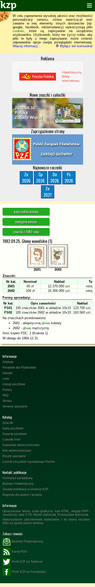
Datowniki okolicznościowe (21, 445)
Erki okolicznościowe (17, 450)
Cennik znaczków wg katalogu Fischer (29, 462)
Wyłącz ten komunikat (75, 46)
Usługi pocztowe (14, 384)
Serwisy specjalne (15, 406)
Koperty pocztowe (15, 434)
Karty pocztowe (13, 428)
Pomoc (7, 390)
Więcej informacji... (27, 46)
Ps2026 (69, 177)
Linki (6, 378)
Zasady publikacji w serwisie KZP (25, 489)
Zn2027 (48, 192)
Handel (8, 373)
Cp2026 (40, 177)
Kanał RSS (19, 551)
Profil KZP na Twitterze (27, 562)
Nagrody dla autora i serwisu (22, 495)
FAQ (5, 395)
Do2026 (54, 177)
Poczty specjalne (14, 456)
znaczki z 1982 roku (26, 231)
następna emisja (26, 221)
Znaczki (8, 423)
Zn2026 (26, 177)
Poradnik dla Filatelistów (19, 367)
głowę (46, 323)
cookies (18, 31)
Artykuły (8, 362)
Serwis (7, 401)
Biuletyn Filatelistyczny (18, 484)
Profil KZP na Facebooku (29, 572)
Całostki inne (12, 439)
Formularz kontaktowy (18, 478)
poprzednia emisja (26, 211)
